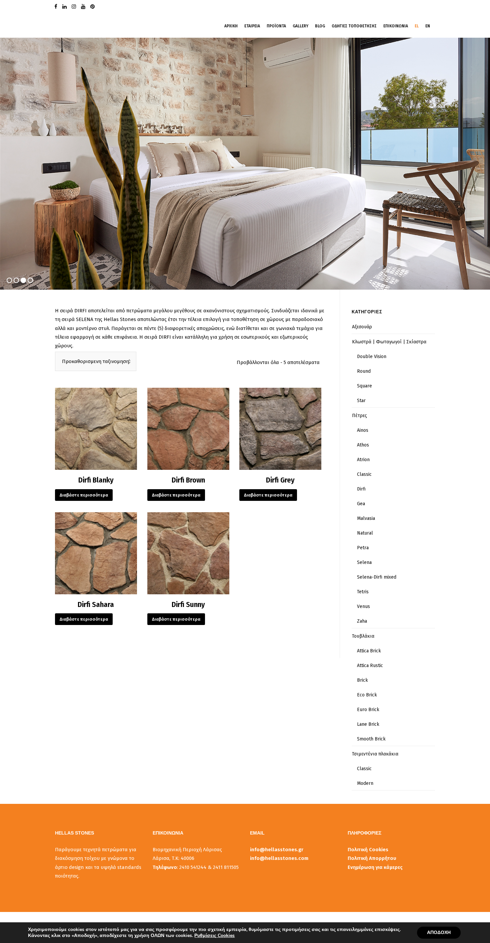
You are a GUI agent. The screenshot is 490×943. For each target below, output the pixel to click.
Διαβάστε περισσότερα (84, 495)
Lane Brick (368, 724)
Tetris (363, 592)
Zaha (362, 621)
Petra (363, 548)
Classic (364, 474)
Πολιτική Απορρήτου (372, 858)
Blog (320, 26)
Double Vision (371, 356)
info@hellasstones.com (279, 858)
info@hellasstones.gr (276, 850)
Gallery (300, 26)
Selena (364, 562)
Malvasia (366, 518)
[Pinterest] (93, 6)
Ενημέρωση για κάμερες (375, 867)
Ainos (362, 430)
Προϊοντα (276, 26)
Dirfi (361, 489)
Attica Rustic (370, 665)
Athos (363, 445)
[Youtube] (84, 6)
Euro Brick (368, 709)
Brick (362, 680)
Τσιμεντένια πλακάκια (375, 754)
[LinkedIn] (65, 6)
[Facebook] (56, 6)
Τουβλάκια (363, 636)
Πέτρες (359, 415)
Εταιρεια (252, 26)
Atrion (363, 459)
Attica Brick (369, 651)
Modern (365, 783)
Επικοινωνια (395, 26)
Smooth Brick (371, 739)
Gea (361, 504)
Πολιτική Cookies (368, 850)
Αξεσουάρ (362, 327)
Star (361, 400)
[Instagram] (75, 6)
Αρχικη (231, 26)
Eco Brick (367, 695)
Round (364, 371)
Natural (365, 533)
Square (364, 386)
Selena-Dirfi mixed (376, 577)
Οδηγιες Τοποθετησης (354, 26)
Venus (363, 606)
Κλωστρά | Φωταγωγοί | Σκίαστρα (389, 342)
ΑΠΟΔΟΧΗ (439, 932)
